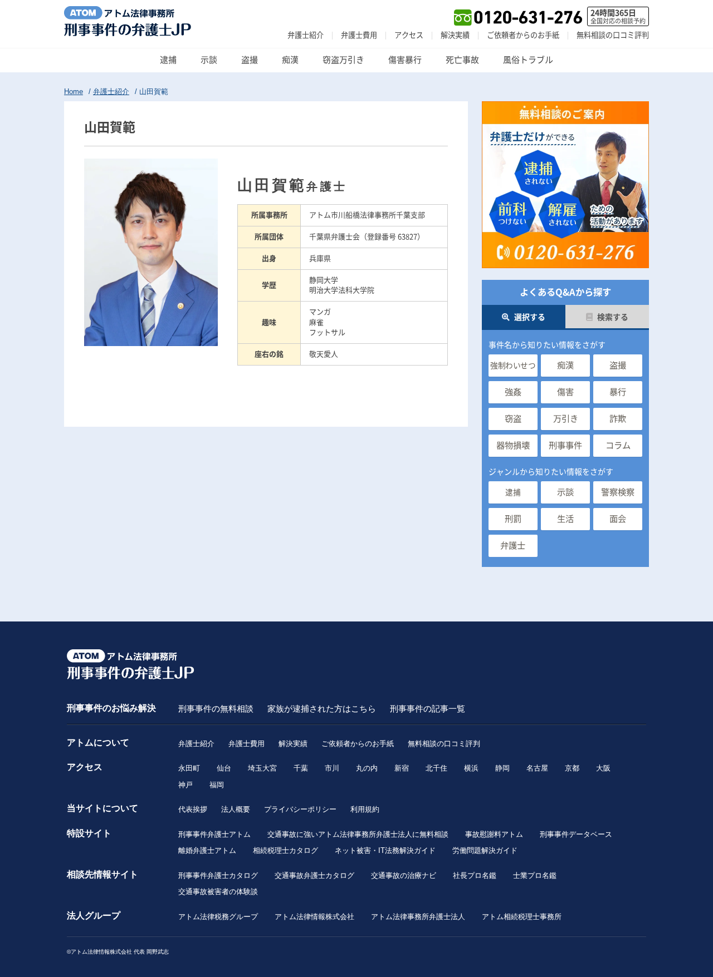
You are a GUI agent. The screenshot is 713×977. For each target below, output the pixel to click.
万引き (565, 419)
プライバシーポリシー (300, 809)
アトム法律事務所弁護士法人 (418, 916)
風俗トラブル (528, 60)
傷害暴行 (405, 60)
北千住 (436, 768)
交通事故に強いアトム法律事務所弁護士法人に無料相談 (357, 834)
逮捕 (168, 60)
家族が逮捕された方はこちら (321, 708)
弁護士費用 (359, 35)
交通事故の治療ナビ (403, 875)
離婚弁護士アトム (207, 850)
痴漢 (290, 60)
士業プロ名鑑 (534, 875)
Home (73, 91)
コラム (618, 445)
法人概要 (235, 809)
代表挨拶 (192, 809)
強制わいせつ (512, 365)
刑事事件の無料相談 (215, 708)
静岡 (502, 768)
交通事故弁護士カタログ (314, 875)
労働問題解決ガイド (484, 850)
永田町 (189, 768)
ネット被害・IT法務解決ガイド (385, 850)
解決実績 (455, 35)
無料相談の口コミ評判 (613, 35)
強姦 (513, 392)
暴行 (617, 392)
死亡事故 (462, 60)
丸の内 (367, 768)
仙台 (224, 768)
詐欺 (617, 419)
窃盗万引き (343, 60)
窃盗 (513, 419)
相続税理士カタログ (285, 850)
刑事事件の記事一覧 (427, 708)
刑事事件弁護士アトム (214, 834)
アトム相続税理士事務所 (521, 916)
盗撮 (249, 60)
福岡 (216, 785)
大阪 (603, 768)
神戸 (185, 785)
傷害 (565, 392)
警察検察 (617, 492)
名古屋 (537, 768)
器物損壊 (513, 445)
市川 (332, 768)
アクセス (408, 35)
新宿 (401, 768)
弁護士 (512, 545)
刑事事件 (565, 445)
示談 (209, 60)
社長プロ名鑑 (474, 875)
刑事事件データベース (576, 834)
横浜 (471, 768)
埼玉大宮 (262, 768)
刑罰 (513, 519)
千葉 (301, 768)
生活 (565, 519)
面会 (617, 519)
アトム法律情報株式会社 (314, 916)
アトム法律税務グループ (218, 916)
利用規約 (364, 809)
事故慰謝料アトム (494, 834)
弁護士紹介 (305, 35)
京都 (572, 768)
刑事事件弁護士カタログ (218, 875)
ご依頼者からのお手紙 (523, 35)
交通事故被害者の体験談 (218, 891)
